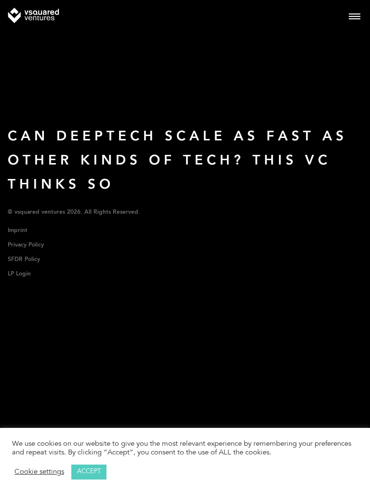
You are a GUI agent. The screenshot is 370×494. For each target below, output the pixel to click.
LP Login (19, 274)
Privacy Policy (26, 245)
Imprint (17, 230)
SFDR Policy (24, 259)
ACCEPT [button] (89, 472)
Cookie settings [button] (39, 472)
